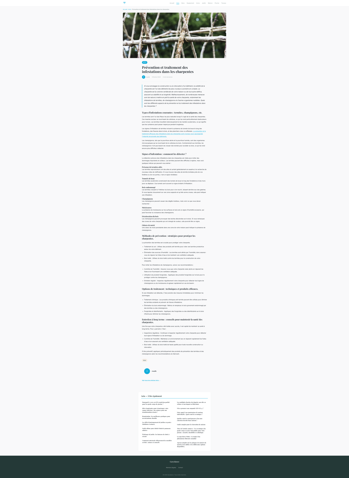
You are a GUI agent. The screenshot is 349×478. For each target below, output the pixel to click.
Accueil (172, 3)
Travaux (223, 3)
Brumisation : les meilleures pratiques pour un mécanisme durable (156, 417)
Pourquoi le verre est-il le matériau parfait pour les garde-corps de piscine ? (156, 403)
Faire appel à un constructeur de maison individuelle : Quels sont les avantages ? (190, 413)
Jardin (204, 3)
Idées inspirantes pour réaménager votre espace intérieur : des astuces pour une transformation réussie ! (155, 410)
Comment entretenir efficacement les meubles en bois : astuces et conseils (157, 441)
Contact (180, 467)
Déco (183, 3)
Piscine (217, 3)
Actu (177, 3)
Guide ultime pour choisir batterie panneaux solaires (156, 429)
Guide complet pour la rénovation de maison (191, 424)
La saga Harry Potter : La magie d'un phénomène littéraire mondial (188, 437)
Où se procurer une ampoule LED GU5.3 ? (190, 408)
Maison (210, 3)
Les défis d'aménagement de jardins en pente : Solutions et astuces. (157, 423)
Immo (198, 3)
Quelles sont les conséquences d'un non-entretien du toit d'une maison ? (190, 419)
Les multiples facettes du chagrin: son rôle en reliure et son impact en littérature (191, 403)
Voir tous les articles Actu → (151, 380)
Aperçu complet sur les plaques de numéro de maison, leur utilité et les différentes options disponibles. (191, 444)
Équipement (190, 3)
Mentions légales (171, 467)
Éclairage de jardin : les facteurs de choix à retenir (155, 435)
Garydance (174, 461)
